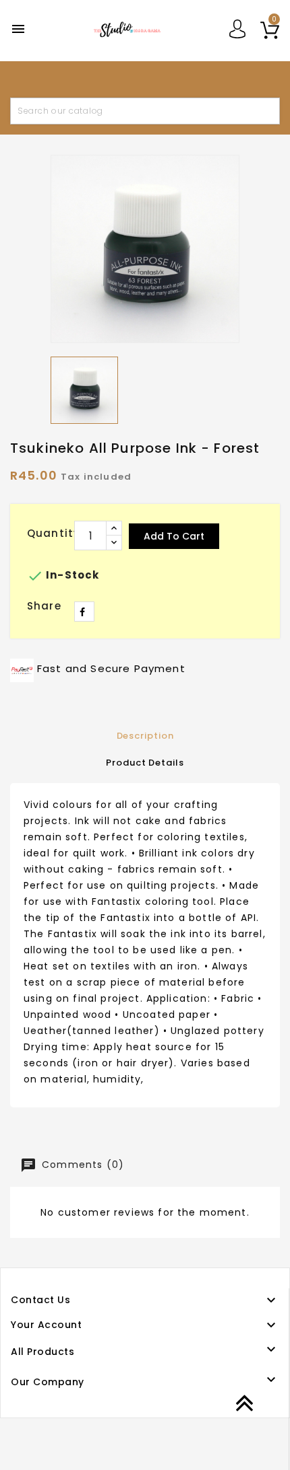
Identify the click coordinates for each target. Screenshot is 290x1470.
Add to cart (174, 536)
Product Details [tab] (145, 762)
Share (84, 611)
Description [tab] (145, 735)
